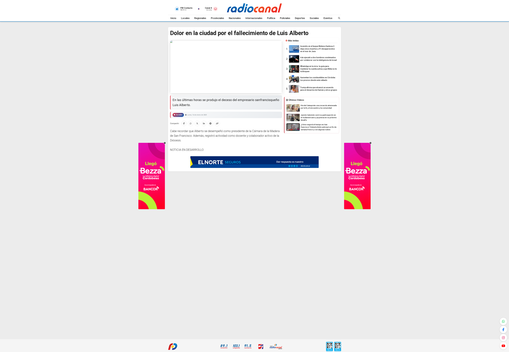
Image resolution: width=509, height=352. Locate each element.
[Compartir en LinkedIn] (204, 123)
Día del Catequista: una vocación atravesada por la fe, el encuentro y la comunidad (319, 106)
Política (271, 18)
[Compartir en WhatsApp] (190, 123)
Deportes (300, 18)
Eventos (328, 18)
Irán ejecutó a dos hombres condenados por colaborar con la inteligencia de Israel (318, 58)
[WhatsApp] (503, 321)
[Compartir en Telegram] (210, 123)
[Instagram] (503, 337)
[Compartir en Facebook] (184, 123)
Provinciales (217, 18)
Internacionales (253, 18)
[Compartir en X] (197, 123)
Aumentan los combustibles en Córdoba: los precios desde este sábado (318, 78)
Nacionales (235, 18)
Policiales (285, 18)
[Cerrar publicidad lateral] (165, 143)
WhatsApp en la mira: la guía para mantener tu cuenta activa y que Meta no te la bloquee (318, 68)
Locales (185, 18)
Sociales (314, 18)
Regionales (200, 18)
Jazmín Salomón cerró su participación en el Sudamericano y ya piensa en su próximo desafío (319, 117)
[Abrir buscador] (339, 18)
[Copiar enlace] (217, 123)
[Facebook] (503, 329)
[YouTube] (503, 345)
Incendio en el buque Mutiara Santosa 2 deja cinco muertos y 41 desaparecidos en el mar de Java (317, 48)
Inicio (173, 18)
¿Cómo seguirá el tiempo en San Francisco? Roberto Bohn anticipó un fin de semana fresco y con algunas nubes (318, 127)
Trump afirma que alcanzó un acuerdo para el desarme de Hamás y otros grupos (318, 88)
